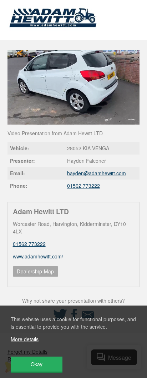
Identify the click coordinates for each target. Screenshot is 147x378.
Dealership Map (35, 271)
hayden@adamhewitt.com (96, 173)
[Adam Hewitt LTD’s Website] (53, 31)
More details (25, 339)
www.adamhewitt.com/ (38, 256)
